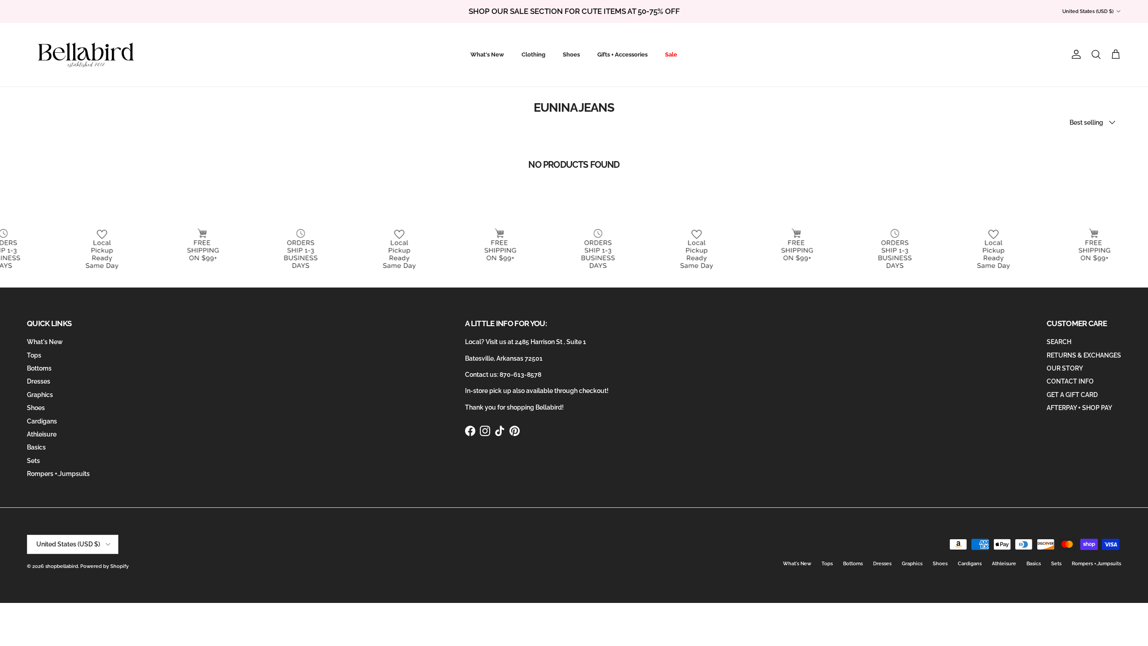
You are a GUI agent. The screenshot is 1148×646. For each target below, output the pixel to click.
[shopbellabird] (86, 55)
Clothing (533, 54)
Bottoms (39, 368)
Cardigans (42, 421)
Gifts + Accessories (622, 54)
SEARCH (1059, 341)
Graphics (40, 394)
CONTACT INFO (1070, 381)
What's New (487, 54)
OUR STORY (1065, 368)
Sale (671, 54)
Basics (36, 447)
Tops (34, 355)
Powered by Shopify (104, 566)
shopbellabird (61, 566)
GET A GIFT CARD (1072, 394)
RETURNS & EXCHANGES (1084, 355)
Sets (33, 460)
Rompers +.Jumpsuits (58, 473)
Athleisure (42, 434)
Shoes (571, 54)
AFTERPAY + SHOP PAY (1079, 407)
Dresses (38, 381)
